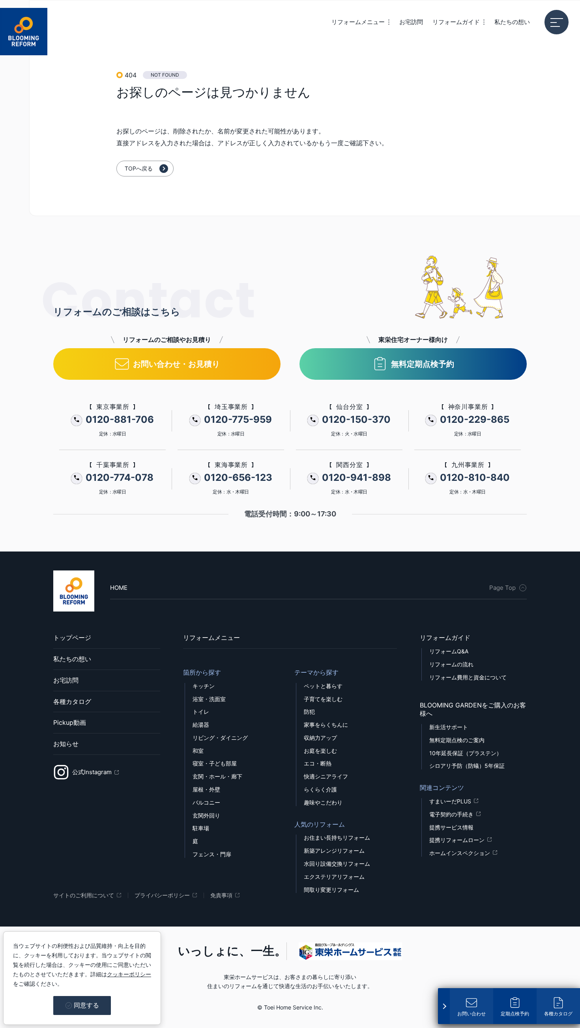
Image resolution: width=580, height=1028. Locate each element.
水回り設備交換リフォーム (337, 864)
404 (131, 75)
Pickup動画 (69, 722)
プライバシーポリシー (162, 895)
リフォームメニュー (211, 638)
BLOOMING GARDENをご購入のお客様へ (473, 709)
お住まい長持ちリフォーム (337, 838)
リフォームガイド (445, 638)
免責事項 (221, 895)
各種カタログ (72, 701)
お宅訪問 (66, 680)
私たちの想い (72, 659)
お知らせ (66, 744)
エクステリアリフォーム (334, 877)
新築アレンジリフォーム (334, 851)
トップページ (72, 638)
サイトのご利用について (83, 895)
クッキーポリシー (129, 974)
